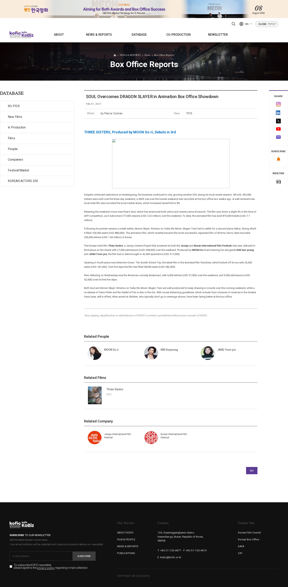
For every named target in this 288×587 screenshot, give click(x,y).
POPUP (266, 24)
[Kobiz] (27, 34)
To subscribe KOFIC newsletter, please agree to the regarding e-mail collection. (51, 567)
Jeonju (184, 245)
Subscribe (84, 556)
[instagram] (278, 104)
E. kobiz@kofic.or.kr (169, 557)
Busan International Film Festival (212, 245)
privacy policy (45, 568)
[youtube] (278, 129)
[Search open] (233, 24)
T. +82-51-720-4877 (169, 550)
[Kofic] (15, 34)
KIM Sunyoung (169, 349)
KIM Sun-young (245, 249)
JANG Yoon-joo (98, 254)
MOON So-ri (199, 249)
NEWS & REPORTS (99, 34)
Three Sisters (114, 389)
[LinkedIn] (278, 113)
